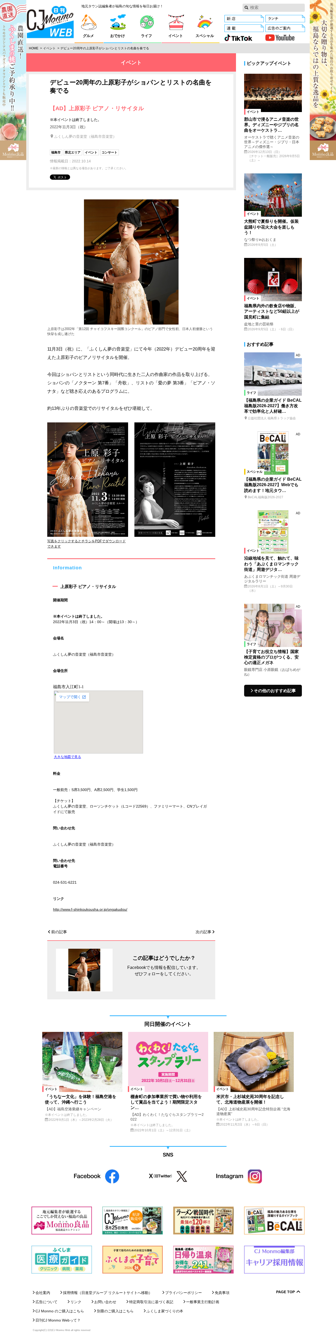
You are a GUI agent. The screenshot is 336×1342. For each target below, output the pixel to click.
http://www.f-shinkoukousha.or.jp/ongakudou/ (90, 909)
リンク (75, 1302)
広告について (46, 1302)
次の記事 (203, 932)
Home (33, 48)
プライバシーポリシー (183, 1293)
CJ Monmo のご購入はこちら (59, 1311)
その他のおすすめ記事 (275, 690)
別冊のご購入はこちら (115, 1311)
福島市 (56, 152)
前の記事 (59, 932)
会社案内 (42, 1293)
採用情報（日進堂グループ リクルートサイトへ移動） (107, 1293)
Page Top (285, 1292)
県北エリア (73, 152)
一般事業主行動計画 (202, 1302)
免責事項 (222, 1293)
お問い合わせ (105, 1302)
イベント (49, 48)
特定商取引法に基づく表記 (151, 1302)
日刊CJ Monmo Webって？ (58, 1320)
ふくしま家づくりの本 (164, 1311)
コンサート (109, 152)
